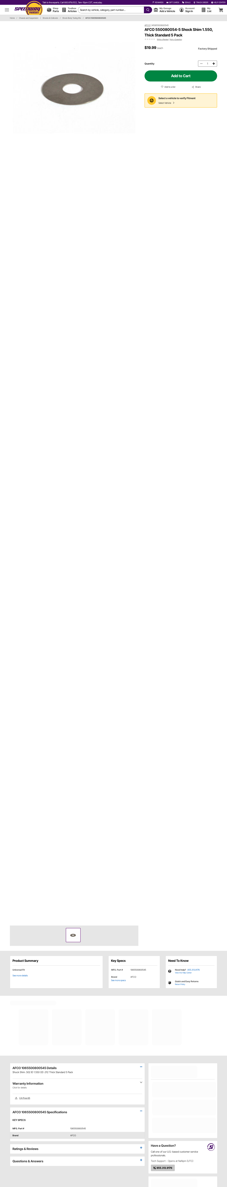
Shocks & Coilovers (50, 18)
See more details (20, 975)
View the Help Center (183, 973)
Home (12, 18)
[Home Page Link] (28, 10)
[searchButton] (147, 9)
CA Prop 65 (24, 1098)
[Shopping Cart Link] (221, 10)
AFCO (147, 25)
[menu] (7, 10)
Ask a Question (176, 39)
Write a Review (162, 39)
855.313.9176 (193, 969)
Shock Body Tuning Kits (71, 18)
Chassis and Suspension (28, 18)
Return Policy (180, 984)
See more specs (118, 980)
